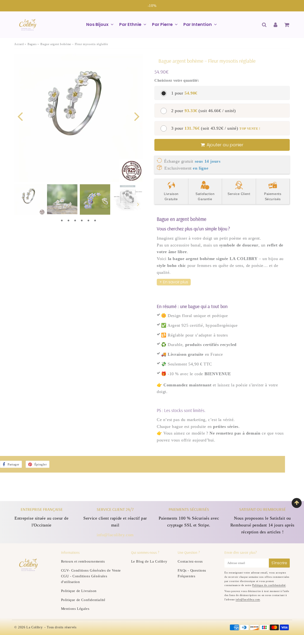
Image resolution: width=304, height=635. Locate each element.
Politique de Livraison (79, 591)
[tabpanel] (29, 199)
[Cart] (286, 25)
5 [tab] (88, 220)
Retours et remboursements (83, 561)
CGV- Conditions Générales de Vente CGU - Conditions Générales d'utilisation (91, 576)
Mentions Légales (75, 609)
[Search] (264, 25)
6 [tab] (95, 220)
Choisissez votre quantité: (176, 80)
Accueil (19, 44)
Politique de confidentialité (269, 585)
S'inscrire (279, 563)
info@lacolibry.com (115, 534)
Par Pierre (162, 24)
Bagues (32, 44)
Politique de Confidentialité (83, 600)
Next (136, 116)
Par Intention (197, 24)
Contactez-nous (190, 561)
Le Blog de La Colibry (149, 561)
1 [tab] (61, 220)
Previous (20, 116)
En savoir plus (175, 282)
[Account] (275, 25)
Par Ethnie (130, 24)
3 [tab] (75, 220)
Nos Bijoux (97, 24)
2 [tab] (68, 220)
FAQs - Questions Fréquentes (192, 573)
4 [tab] (81, 220)
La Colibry (34, 627)
